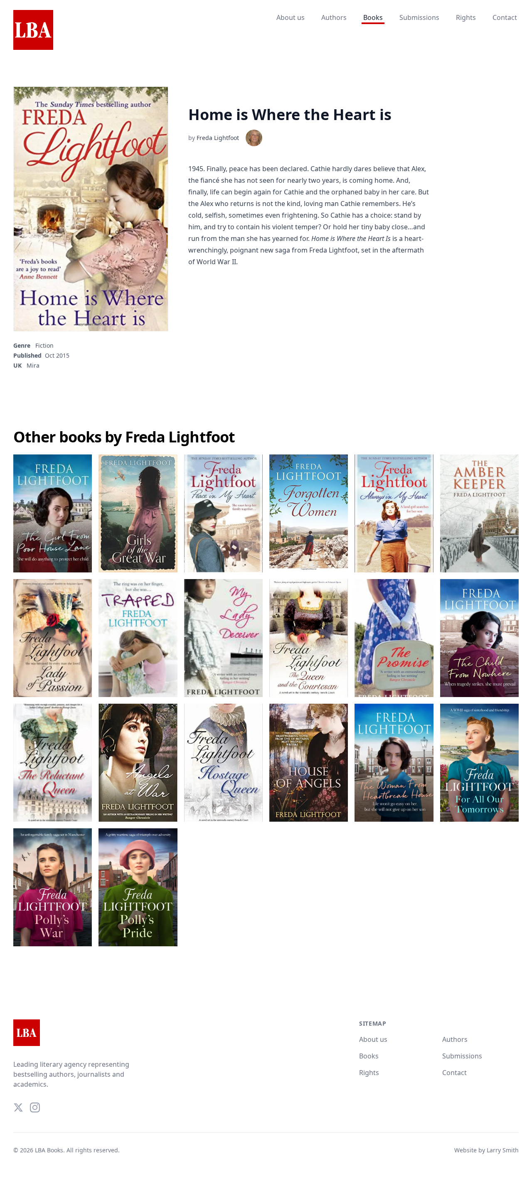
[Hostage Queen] (223, 763)
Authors (334, 17)
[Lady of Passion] (52, 638)
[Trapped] (138, 638)
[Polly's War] (52, 887)
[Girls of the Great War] (138, 513)
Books (373, 17)
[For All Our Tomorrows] (479, 763)
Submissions (419, 17)
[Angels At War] (138, 763)
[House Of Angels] (308, 763)
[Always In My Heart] (394, 513)
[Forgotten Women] (308, 513)
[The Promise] (394, 638)
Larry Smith (503, 1150)
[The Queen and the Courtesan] (308, 638)
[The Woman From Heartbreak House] (394, 763)
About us (290, 17)
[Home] (33, 30)
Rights (466, 17)
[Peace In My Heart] (223, 513)
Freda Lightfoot (218, 138)
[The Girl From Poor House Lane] (52, 513)
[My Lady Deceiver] (223, 638)
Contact (505, 17)
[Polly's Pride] (138, 887)
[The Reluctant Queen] (52, 763)
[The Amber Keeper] (479, 513)
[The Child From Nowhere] (479, 638)
